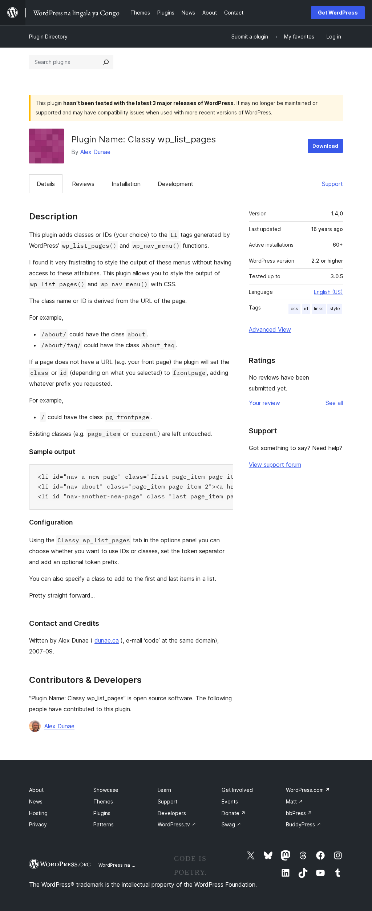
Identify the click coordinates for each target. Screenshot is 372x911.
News (36, 801)
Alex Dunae (95, 151)
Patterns (103, 824)
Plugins (101, 813)
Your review (264, 402)
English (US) (328, 292)
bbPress (299, 813)
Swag (231, 824)
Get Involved (237, 790)
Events (230, 801)
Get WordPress (338, 12)
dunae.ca (106, 640)
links (319, 308)
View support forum (275, 464)
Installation (126, 183)
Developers (172, 813)
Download (325, 146)
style (334, 308)
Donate (234, 813)
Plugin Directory (48, 36)
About (36, 790)
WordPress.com (308, 790)
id (306, 308)
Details (46, 183)
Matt (294, 801)
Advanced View (270, 329)
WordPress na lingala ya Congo (134, 865)
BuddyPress (303, 824)
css (294, 308)
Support (332, 183)
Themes (103, 801)
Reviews (83, 183)
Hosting (38, 813)
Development (175, 183)
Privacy (38, 824)
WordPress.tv (177, 824)
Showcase (105, 790)
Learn (164, 790)
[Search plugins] (106, 62)
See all (334, 402)
